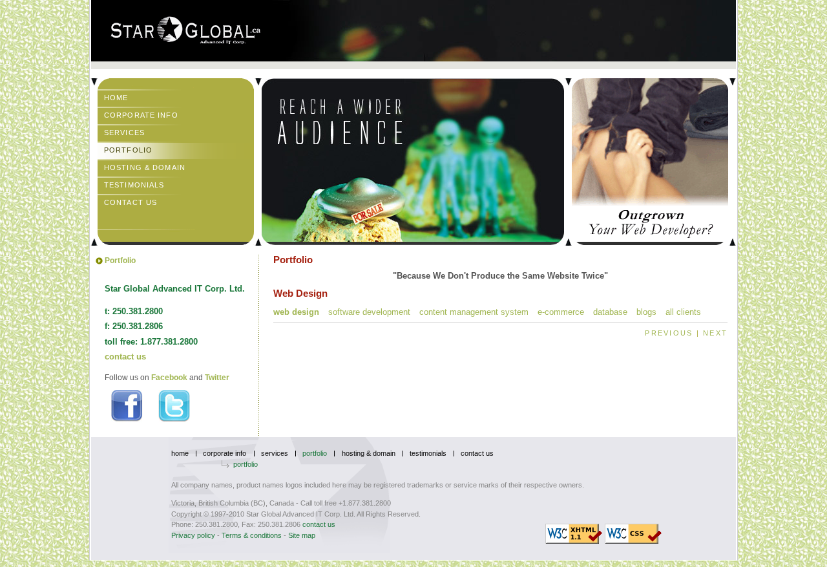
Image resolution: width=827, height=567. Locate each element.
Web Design (296, 312)
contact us (125, 356)
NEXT (715, 333)
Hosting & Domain (144, 167)
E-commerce (561, 312)
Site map (301, 535)
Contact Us (130, 202)
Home (116, 98)
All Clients (683, 312)
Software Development (369, 312)
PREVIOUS (669, 333)
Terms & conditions (252, 535)
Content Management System (474, 312)
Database (610, 312)
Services (124, 132)
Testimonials (134, 185)
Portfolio (128, 150)
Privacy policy (193, 535)
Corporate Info (141, 115)
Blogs (646, 312)
